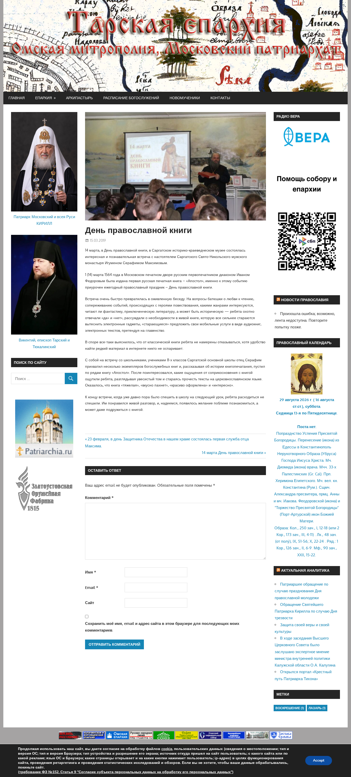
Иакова (289, 500)
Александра (284, 494)
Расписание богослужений (131, 98)
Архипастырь (79, 98)
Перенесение (309, 440)
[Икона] (306, 393)
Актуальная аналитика (305, 570)
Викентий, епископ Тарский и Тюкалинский (44, 343)
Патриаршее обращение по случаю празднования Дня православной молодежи (301, 591)
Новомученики (185, 98)
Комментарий (99, 497)
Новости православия (304, 300)
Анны (334, 494)
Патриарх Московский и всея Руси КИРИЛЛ (44, 220)
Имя (90, 572)
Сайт (89, 602)
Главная (16, 98)
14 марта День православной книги (232, 452)
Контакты (220, 98)
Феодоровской (311, 500)
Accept (318, 760)
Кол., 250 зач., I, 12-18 (309, 527)
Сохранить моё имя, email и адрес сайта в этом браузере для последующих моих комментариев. (162, 627)
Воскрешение (289, 708)
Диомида (285, 467)
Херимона (284, 480)
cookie (166, 748)
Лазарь (317, 708)
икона (328, 440)
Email (91, 587)
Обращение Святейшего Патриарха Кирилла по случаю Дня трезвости (306, 611)
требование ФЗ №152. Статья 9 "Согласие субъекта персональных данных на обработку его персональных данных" (125, 772)
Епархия (43, 98)
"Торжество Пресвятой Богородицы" (307, 507)
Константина (294, 487)
